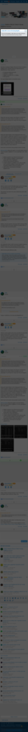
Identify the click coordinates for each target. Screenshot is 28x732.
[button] (26, 31)
